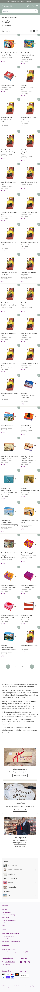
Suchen (4, 909)
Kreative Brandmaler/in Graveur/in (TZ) (15, 952)
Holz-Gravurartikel (20, 810)
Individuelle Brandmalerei (10, 933)
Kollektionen (13, 17)
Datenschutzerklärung (9, 920)
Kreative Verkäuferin (8, 949)
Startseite (5, 17)
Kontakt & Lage (20, 846)
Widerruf (4, 925)
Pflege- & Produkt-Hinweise (11, 941)
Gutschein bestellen (20, 775)
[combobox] (20, 11)
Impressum (5, 917)
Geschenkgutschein (8, 936)
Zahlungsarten (6, 912)
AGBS (3, 923)
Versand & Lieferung (8, 915)
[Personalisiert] (20, 791)
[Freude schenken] (20, 757)
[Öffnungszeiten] (20, 826)
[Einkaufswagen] (32, 6)
